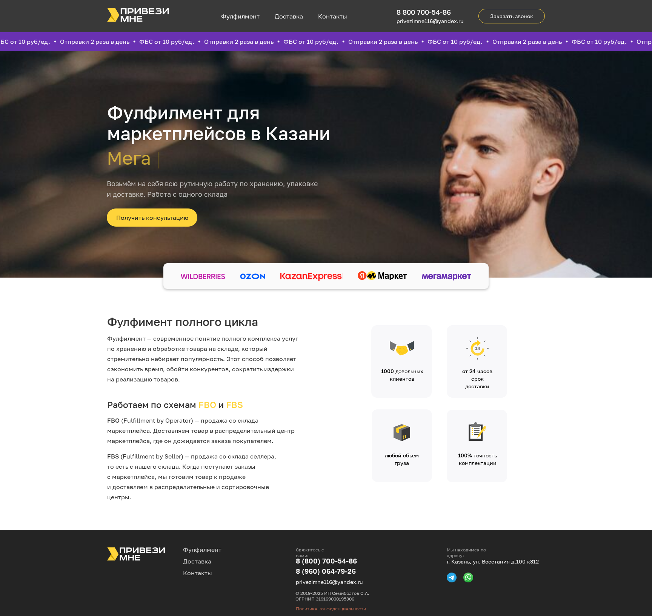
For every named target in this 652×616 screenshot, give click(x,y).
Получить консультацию (152, 217)
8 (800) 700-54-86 (326, 561)
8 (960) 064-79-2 (324, 571)
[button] (511, 16)
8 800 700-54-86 (424, 12)
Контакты (332, 16)
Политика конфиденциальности (331, 608)
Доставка (289, 16)
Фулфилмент (240, 16)
